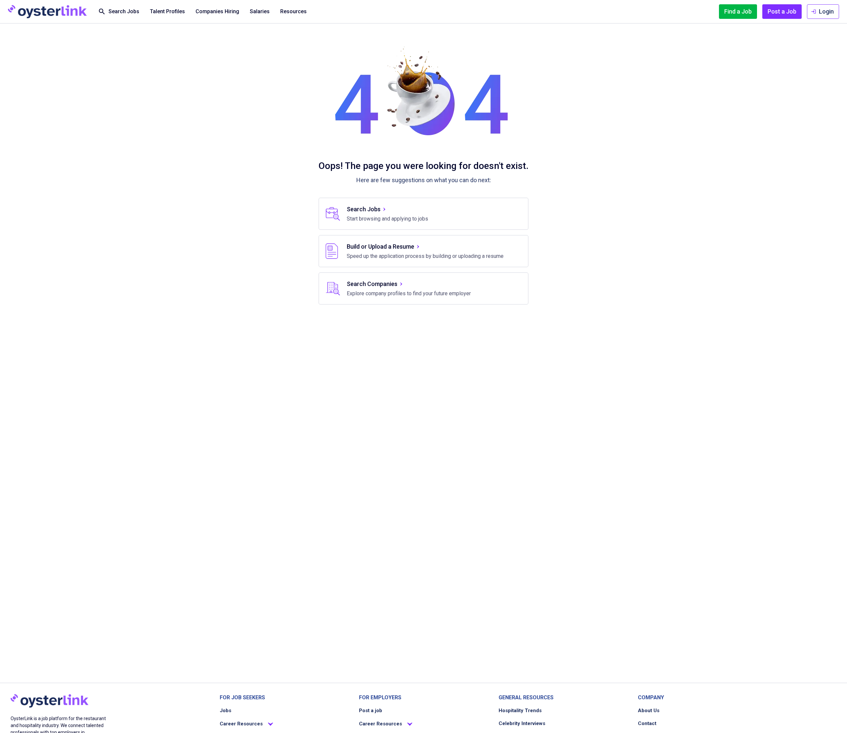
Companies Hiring (217, 11)
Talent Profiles (167, 11)
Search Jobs (124, 11)
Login (826, 11)
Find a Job (738, 11)
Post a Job (782, 11)
